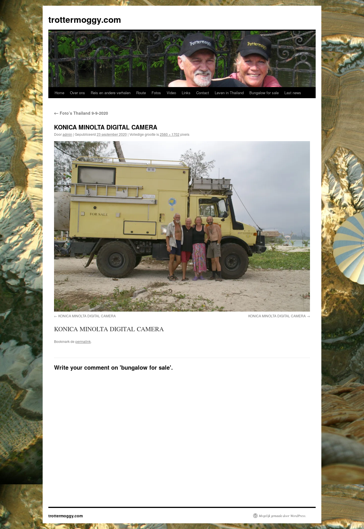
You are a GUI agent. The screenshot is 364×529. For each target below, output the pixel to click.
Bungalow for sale (264, 92)
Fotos (156, 92)
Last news (292, 92)
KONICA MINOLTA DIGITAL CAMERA (87, 315)
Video (171, 92)
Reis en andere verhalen (111, 92)
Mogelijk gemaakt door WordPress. (282, 515)
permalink (83, 341)
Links (186, 92)
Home (59, 92)
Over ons (77, 92)
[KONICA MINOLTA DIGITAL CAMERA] (182, 226)
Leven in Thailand (229, 92)
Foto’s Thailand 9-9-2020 (81, 113)
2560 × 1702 (169, 134)
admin (67, 134)
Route (141, 92)
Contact (202, 92)
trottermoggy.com (84, 19)
